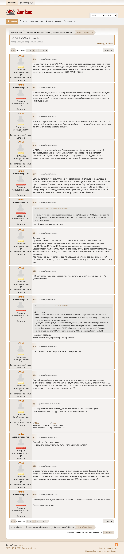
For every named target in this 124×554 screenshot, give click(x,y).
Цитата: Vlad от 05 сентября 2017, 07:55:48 (52, 306)
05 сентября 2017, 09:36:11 (48, 466)
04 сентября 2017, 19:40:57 (48, 88)
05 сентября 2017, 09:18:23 (48, 437)
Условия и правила (102, 551)
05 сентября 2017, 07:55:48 (48, 233)
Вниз (13, 50)
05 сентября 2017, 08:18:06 (48, 300)
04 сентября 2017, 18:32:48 (48, 59)
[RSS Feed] (116, 544)
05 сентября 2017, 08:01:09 (48, 271)
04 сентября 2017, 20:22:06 (48, 145)
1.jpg (37, 423)
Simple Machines (29, 548)
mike (21, 84)
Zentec (20, 545)
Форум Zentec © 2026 (108, 548)
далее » (109, 43)
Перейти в (70, 532)
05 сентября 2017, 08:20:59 (48, 346)
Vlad (21, 56)
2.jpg (54, 423)
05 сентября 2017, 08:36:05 (48, 375)
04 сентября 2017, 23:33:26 (48, 174)
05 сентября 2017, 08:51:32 (50, 404)
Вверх (13, 521)
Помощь (89, 551)
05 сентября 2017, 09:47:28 (48, 495)
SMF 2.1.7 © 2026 (13, 548)
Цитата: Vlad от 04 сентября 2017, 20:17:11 (52, 209)
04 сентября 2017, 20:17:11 (48, 116)
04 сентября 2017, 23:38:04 (48, 202)
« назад (101, 43)
